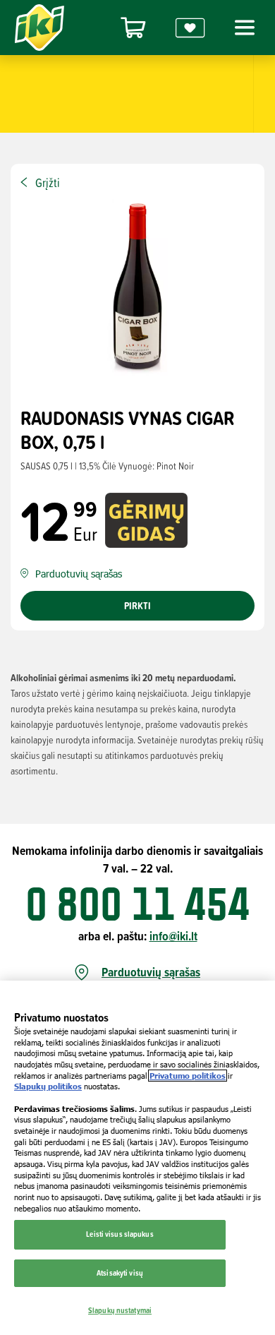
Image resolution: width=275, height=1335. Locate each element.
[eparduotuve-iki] (133, 28)
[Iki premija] (190, 28)
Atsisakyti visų (120, 1273)
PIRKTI (137, 606)
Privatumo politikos (187, 1075)
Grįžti (47, 182)
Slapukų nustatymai (120, 1310)
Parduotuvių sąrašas (151, 972)
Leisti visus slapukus (119, 1234)
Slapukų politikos (48, 1086)
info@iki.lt (173, 936)
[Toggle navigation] (242, 27)
